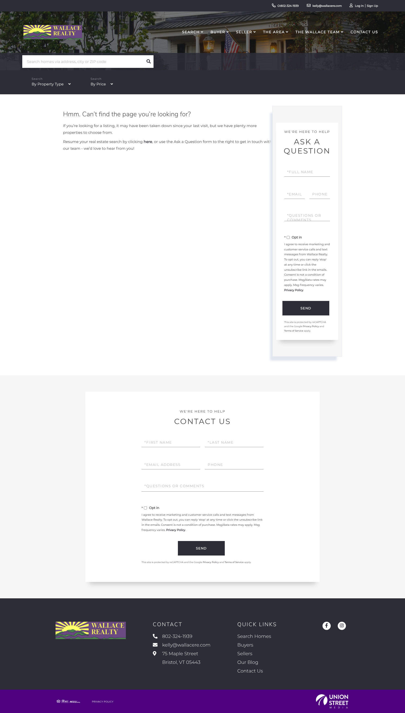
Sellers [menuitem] (244, 654)
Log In (359, 6)
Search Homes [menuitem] (254, 636)
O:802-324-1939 (288, 6)
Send (305, 308)
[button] (149, 61)
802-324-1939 (177, 636)
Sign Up (372, 6)
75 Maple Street (180, 658)
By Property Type (48, 84)
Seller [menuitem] (244, 32)
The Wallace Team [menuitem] (318, 32)
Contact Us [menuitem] (364, 32)
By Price (98, 84)
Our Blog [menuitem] (247, 662)
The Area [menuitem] (274, 32)
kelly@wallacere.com (327, 6)
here (148, 142)
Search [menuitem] (191, 32)
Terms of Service (294, 330)
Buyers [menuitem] (245, 645)
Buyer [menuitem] (217, 32)
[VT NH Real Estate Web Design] (332, 701)
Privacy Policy (294, 290)
